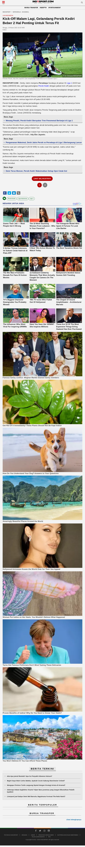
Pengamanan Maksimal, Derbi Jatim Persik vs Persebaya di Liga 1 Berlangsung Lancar (44, 142)
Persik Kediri (43, 86)
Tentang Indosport (11, 835)
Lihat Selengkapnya (73, 819)
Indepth (43, 7)
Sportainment (54, 7)
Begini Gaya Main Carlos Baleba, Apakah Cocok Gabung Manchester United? (36, 781)
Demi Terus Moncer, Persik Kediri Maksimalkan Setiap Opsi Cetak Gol (36, 171)
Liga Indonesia (22, 198)
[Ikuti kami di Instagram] (44, 831)
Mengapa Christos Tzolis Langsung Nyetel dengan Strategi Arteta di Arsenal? (36, 785)
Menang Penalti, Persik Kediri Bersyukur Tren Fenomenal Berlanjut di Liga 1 (39, 121)
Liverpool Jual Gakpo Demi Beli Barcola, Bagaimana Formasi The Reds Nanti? (36, 796)
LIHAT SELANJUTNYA (42, 179)
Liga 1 (69, 83)
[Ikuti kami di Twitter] (40, 831)
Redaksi (24, 835)
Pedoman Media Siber (46, 835)
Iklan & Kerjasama (38, 837)
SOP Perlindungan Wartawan (67, 835)
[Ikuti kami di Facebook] (36, 831)
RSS (49, 837)
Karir (33, 835)
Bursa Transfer (31, 7)
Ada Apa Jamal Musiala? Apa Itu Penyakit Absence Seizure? (29, 776)
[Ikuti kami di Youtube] (48, 831)
